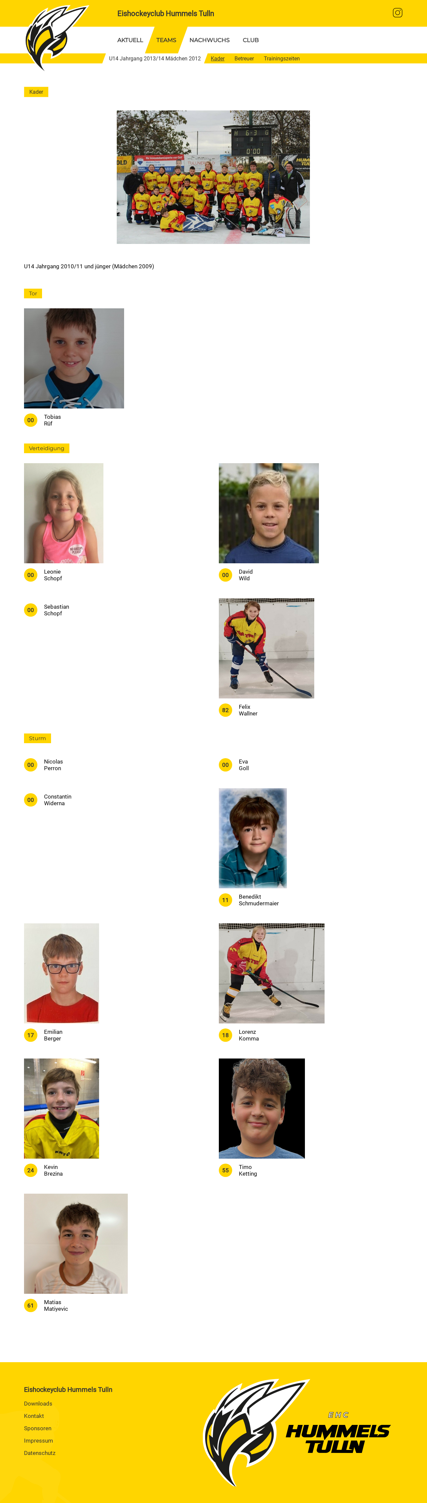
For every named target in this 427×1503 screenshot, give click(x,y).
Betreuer (244, 58)
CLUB (251, 40)
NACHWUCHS (209, 40)
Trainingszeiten (282, 58)
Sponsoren (37, 1428)
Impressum (38, 1440)
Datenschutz (39, 1453)
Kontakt (34, 1416)
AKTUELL (130, 40)
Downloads (38, 1403)
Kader (218, 58)
